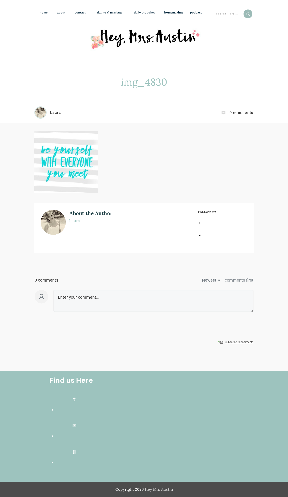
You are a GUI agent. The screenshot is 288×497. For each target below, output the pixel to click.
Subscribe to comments (239, 342)
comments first (239, 280)
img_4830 (144, 82)
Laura (74, 220)
